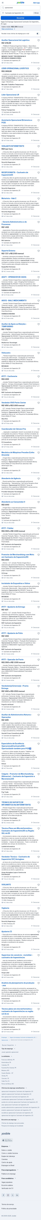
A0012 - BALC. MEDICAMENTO (14, 300)
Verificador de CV (7, 1188)
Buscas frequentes (8, 1045)
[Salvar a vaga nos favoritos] (38, 40)
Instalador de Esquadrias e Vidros (16, 583)
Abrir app (36, 3)
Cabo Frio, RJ (6, 1081)
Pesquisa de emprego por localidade (12, 1126)
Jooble (14, 1216)
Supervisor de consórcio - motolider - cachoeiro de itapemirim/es (17, 956)
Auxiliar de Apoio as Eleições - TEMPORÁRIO (14, 325)
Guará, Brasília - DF (7, 1073)
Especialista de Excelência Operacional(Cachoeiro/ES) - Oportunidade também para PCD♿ (16, 746)
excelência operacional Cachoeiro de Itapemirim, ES (17, 1113)
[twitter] (12, 1195)
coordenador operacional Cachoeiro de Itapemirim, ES (18, 1099)
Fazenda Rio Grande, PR (9, 1068)
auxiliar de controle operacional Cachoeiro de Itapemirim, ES (20, 1102)
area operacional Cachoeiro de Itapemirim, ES (15, 1105)
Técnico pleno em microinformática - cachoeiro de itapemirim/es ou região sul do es (17, 1011)
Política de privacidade (9, 1209)
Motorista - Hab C (9, 198)
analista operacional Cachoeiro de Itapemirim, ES (16, 1110)
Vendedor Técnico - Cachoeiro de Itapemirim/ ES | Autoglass (16, 858)
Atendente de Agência (11, 478)
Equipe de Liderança (8, 1156)
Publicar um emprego (9, 1174)
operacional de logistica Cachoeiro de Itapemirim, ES (17, 1115)
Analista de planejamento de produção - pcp (18, 984)
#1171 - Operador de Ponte (12, 660)
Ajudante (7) (7, 932)
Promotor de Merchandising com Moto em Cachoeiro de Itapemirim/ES (18, 556)
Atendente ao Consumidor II (13, 502)
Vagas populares (7, 1182)
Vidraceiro (6, 353)
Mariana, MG (5, 1070)
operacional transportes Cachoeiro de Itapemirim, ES (17, 1091)
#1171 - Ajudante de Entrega (13, 607)
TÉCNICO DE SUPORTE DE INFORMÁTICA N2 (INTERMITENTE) (16, 803)
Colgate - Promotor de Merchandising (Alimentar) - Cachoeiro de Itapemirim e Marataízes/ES (18, 776)
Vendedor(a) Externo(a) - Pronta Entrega (15, 687)
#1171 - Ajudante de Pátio (12, 633)
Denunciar (36, 62)
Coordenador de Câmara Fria (14, 429)
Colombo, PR (5, 1065)
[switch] (37, 34)
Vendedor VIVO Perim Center (14, 403)
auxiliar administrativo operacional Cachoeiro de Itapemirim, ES (20, 1107)
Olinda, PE (5, 1076)
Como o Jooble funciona (10, 1153)
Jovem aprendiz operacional (10, 1052)
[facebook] (3, 1195)
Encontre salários (7, 1185)
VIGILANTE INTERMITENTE (13, 146)
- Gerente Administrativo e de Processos (14, 223)
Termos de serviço (8, 1204)
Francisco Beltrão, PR (8, 1060)
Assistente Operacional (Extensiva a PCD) (17, 121)
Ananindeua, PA (6, 1062)
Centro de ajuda (7, 1162)
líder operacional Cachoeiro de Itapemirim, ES (15, 1097)
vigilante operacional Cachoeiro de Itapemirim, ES (16, 1094)
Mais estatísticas (7, 29)
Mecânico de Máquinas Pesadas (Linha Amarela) (18, 453)
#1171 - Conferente (9, 376)
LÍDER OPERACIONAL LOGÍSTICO (15, 68)
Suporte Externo (8, 251)
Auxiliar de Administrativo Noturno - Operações (17, 716)
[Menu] (3, 3)
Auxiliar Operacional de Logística (15, 40)
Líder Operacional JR (10, 95)
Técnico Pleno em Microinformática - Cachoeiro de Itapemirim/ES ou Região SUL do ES (18, 830)
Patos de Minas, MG (8, 1084)
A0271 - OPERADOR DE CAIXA (14, 277)
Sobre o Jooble (7, 1150)
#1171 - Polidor (7, 528)
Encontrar (20, 18)
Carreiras (5, 1159)
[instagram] (8, 1195)
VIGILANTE (6, 885)
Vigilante (5, 908)
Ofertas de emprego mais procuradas (13, 1123)
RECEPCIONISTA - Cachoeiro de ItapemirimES (15, 173)
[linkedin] (17, 1195)
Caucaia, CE (5, 1078)
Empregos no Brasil (8, 1165)
